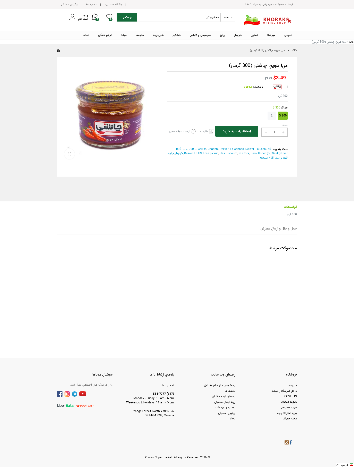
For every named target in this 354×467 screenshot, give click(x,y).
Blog (232, 418)
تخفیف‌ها (91, 4)
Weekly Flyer (279, 153)
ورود (85, 15)
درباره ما (292, 385)
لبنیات (124, 35)
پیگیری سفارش (69, 4)
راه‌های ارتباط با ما (162, 375)
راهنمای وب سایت (223, 375)
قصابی (254, 35)
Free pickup (210, 153)
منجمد (140, 35)
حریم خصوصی (288, 407)
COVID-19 (290, 396)
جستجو (127, 17)
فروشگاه (291, 375)
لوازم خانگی (105, 35)
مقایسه (204, 131)
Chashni (212, 149)
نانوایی (288, 35)
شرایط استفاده (289, 402)
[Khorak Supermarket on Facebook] (291, 443)
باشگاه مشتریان (113, 4)
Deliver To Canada (231, 149)
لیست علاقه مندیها (179, 131)
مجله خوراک (290, 418)
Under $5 (263, 153)
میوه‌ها (271, 35)
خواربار (238, 35)
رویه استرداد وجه (287, 413)
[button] (345, 465)
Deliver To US (193, 153)
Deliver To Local (255, 149)
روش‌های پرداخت (225, 407)
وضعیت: (258, 87)
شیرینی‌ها (158, 35)
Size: (280, 108)
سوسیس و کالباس (200, 35)
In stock (243, 153)
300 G (283, 115)
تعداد (285, 125)
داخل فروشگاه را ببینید (284, 391)
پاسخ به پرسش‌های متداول (219, 385)
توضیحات (290, 206)
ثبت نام (83, 19)
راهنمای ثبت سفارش (223, 396)
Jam (253, 153)
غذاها (86, 35)
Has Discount (228, 153)
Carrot (201, 149)
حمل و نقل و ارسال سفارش (278, 228)
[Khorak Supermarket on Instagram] (287, 443)
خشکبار (177, 35)
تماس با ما (168, 385)
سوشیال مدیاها (102, 375)
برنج (222, 35)
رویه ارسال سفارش (224, 402)
